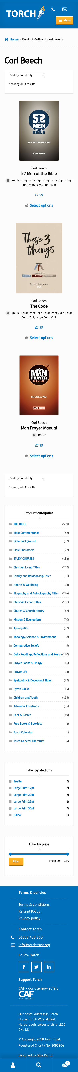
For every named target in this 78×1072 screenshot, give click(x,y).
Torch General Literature (29, 741)
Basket (60, 1062)
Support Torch (30, 979)
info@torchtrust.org (66, 9)
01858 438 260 (55, 9)
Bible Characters (24, 550)
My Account (13, 1065)
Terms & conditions (34, 904)
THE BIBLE (20, 524)
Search (39, 1065)
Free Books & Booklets (28, 723)
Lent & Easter (22, 715)
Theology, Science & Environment (35, 637)
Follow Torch (29, 955)
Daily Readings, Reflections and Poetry (38, 654)
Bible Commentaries (26, 533)
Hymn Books (21, 689)
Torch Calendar (23, 732)
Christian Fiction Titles (27, 602)
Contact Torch (30, 929)
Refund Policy (29, 911)
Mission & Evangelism (27, 619)
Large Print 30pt (24, 808)
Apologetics (21, 628)
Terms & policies (32, 892)
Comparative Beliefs (26, 645)
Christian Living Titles (27, 567)
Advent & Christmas (26, 706)
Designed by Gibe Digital (36, 1055)
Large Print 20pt (24, 795)
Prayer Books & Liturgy (28, 663)
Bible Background (25, 541)
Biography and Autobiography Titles (36, 593)
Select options (41, 205)
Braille (18, 781)
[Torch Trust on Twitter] (36, 967)
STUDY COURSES (24, 558)
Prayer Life (20, 672)
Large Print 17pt (24, 788)
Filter (16, 861)
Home (14, 39)
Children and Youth (26, 697)
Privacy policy (29, 918)
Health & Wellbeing (26, 585)
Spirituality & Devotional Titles (32, 680)
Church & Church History (29, 611)
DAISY (17, 815)
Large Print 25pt (24, 801)
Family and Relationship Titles (32, 576)
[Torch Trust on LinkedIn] (49, 967)
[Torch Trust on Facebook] (24, 967)
